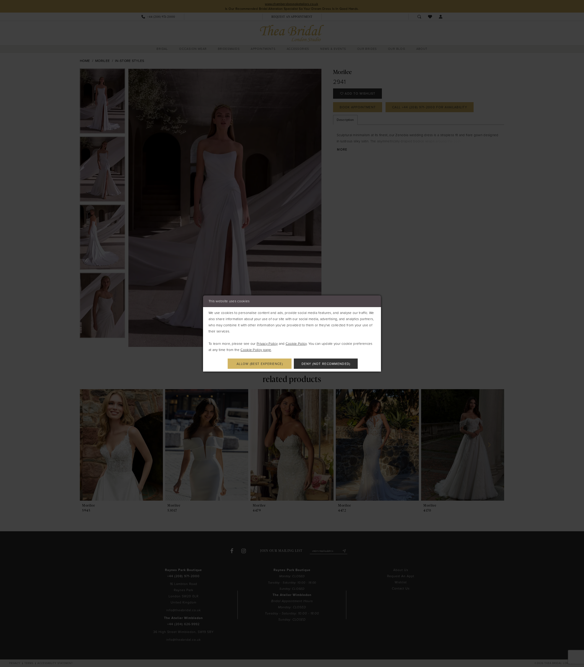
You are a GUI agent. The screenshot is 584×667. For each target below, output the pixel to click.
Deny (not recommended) (326, 364)
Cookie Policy (296, 344)
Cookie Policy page (255, 350)
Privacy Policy (267, 344)
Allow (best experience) (260, 364)
